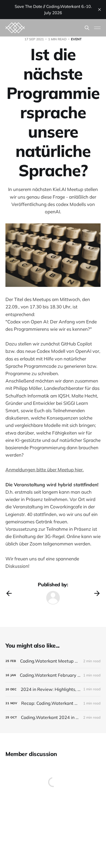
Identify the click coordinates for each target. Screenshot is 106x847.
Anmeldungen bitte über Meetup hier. (44, 469)
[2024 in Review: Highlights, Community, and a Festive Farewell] (53, 689)
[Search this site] (87, 28)
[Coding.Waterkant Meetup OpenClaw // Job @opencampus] (53, 661)
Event (76, 39)
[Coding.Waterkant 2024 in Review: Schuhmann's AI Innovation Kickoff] (53, 717)
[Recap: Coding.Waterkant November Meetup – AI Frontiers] (53, 703)
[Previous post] (9, 593)
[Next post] (97, 593)
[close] (99, 9)
